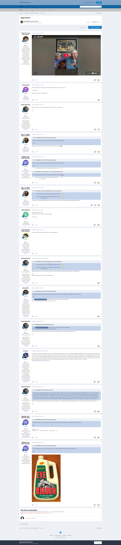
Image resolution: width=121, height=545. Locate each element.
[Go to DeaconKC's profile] (26, 292)
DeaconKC (25, 288)
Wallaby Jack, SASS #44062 (25, 157)
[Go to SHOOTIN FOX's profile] (26, 214)
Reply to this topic (95, 27)
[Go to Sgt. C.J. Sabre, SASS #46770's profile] (26, 140)
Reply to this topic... (31, 518)
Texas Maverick (25, 104)
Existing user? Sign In (89, 2)
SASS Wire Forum (25, 2)
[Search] (100, 7)
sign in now (49, 511)
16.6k (26, 242)
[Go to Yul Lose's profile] (26, 355)
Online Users (43, 9)
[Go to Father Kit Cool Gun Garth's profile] (21, 22)
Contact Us (64, 535)
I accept (98, 542)
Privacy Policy (58, 535)
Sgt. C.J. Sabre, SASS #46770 (25, 135)
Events (26, 9)
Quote (36, 79)
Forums (21, 9)
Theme (51, 535)
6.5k (26, 96)
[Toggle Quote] (33, 137)
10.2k (26, 298)
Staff (38, 9)
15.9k (26, 361)
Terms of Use (36, 543)
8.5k (26, 146)
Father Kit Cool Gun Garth (31, 21)
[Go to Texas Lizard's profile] (26, 89)
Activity (27, 6)
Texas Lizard (25, 85)
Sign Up (98, 2)
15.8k (26, 45)
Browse (22, 6)
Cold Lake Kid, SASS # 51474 (25, 230)
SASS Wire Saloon (38, 22)
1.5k (26, 221)
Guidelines (32, 9)
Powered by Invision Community (60, 538)
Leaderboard (51, 9)
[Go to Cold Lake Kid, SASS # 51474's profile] (26, 236)
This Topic (95, 6)
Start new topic (82, 27)
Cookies (69, 535)
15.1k (26, 169)
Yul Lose (25, 351)
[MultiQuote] (33, 80)
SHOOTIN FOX (25, 210)
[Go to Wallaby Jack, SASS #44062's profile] (26, 162)
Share (88, 22)
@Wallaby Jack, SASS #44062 (40, 299)
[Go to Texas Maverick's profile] (26, 109)
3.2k (26, 115)
